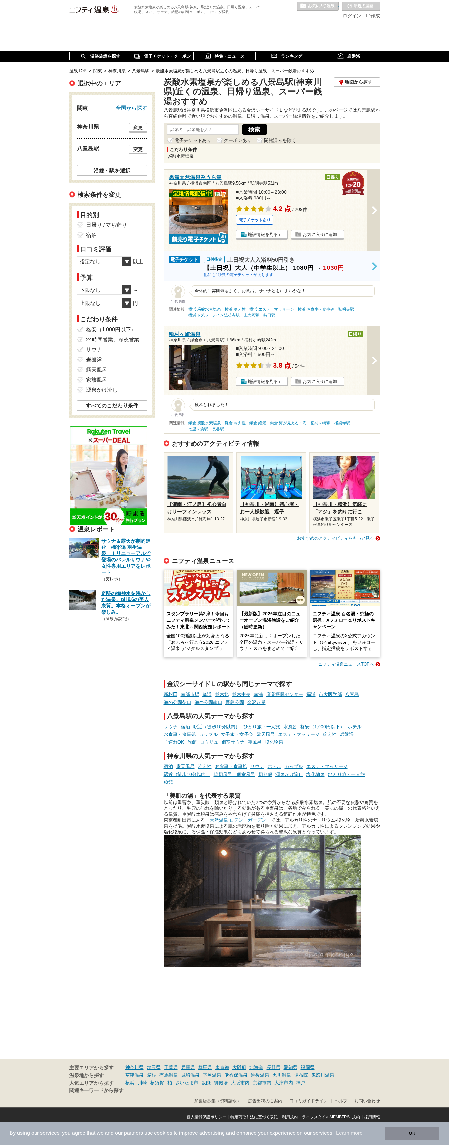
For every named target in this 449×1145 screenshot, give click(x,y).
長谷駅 (218, 429)
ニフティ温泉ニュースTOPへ (346, 664)
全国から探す (131, 108)
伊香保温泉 (236, 1075)
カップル (208, 734)
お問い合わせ (367, 1101)
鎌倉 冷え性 (235, 423)
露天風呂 (265, 734)
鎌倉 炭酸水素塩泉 (204, 423)
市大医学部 (330, 694)
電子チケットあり (193, 140)
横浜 (129, 1082)
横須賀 (157, 1082)
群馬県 (205, 1067)
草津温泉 (134, 1075)
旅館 (192, 742)
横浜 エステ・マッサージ (271, 309)
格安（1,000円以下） (322, 726)
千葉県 (171, 1067)
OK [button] (412, 1133)
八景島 (352, 694)
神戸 (300, 1082)
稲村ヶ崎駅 (320, 423)
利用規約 (290, 1117)
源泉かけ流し (289, 774)
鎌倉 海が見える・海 (288, 423)
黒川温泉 (281, 1075)
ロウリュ (209, 742)
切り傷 (265, 774)
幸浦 (258, 694)
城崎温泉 (190, 1075)
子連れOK (174, 742)
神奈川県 (134, 1067)
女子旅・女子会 (237, 734)
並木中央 (241, 694)
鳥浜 (207, 694)
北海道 (256, 1067)
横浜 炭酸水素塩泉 (204, 309)
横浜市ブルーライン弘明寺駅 (214, 315)
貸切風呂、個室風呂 (234, 774)
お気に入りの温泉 (318, 6)
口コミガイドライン (308, 1101)
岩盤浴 (347, 734)
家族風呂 (96, 380)
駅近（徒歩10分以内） (216, 726)
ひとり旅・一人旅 (261, 726)
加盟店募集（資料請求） (217, 1101)
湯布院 (301, 1075)
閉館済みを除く (280, 140)
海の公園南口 (208, 702)
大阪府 (239, 1067)
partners (133, 1133)
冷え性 (330, 734)
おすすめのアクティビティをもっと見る (335, 538)
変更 (138, 127)
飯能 (206, 1082)
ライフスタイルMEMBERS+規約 (331, 1117)
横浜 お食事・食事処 (316, 309)
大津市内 (283, 1082)
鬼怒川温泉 (322, 1075)
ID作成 (373, 15)
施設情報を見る (263, 234)
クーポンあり (237, 140)
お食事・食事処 (180, 734)
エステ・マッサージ (298, 734)
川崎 (142, 1082)
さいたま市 (186, 1082)
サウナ (170, 726)
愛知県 (290, 1067)
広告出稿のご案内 (265, 1101)
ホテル (355, 726)
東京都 (222, 1067)
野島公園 (234, 702)
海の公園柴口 (177, 702)
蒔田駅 (269, 315)
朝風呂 (255, 742)
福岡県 (308, 1067)
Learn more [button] (349, 1133)
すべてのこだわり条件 (112, 405)
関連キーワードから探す (96, 1090)
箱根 (151, 1075)
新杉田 (170, 694)
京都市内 (262, 1082)
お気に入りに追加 (320, 234)
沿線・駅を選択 (112, 170)
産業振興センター (284, 694)
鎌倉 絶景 (257, 423)
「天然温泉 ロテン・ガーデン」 (238, 820)
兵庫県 (188, 1067)
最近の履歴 (361, 6)
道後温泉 (260, 1075)
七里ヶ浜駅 (198, 429)
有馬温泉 (168, 1075)
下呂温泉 (212, 1075)
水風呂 (290, 726)
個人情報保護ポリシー (206, 1117)
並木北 (222, 694)
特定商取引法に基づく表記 (254, 1117)
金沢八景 (256, 702)
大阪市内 (240, 1082)
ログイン (352, 15)
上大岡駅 (251, 315)
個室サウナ (233, 742)
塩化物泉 (274, 742)
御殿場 (221, 1082)
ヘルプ (341, 1101)
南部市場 (190, 694)
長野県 (273, 1067)
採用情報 (372, 1117)
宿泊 (185, 726)
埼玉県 (154, 1067)
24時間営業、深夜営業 (112, 339)
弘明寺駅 (346, 309)
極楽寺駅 (342, 423)
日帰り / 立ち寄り (106, 225)
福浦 (311, 694)
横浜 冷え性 (235, 309)
